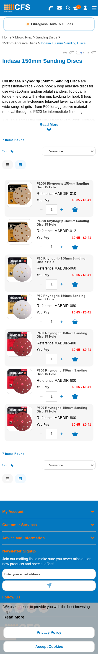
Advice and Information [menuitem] (23, 538)
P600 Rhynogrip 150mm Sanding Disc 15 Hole (62, 372)
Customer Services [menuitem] (19, 525)
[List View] (20, 164)
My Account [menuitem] (12, 511)
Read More (49, 125)
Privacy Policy (49, 632)
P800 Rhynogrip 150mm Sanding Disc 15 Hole (62, 409)
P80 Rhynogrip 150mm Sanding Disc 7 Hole (61, 297)
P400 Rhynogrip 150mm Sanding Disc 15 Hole (62, 334)
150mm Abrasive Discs (19, 43)
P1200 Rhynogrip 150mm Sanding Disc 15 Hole (63, 222)
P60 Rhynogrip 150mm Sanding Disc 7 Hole (61, 260)
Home (6, 37)
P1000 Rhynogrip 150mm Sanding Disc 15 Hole (63, 185)
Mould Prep (23, 37)
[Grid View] (7, 164)
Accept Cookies (49, 647)
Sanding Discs (46, 37)
